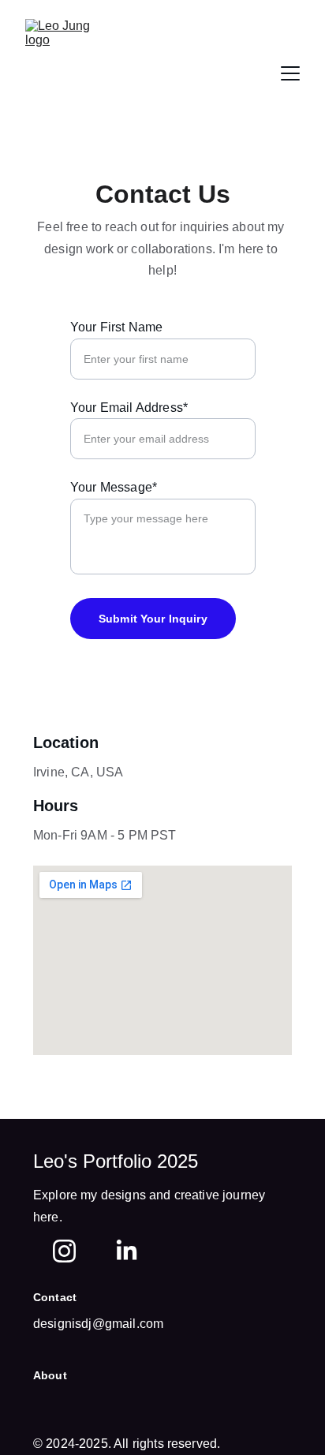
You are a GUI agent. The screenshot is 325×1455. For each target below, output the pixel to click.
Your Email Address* (129, 407)
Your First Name (116, 327)
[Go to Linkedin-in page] (126, 1251)
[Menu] (290, 73)
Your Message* (113, 487)
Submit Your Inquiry (153, 618)
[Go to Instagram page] (64, 1251)
